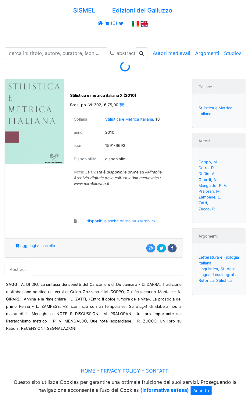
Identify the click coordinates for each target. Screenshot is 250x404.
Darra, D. (206, 168)
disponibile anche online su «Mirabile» (121, 221)
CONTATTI (157, 371)
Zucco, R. (207, 209)
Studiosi (233, 53)
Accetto (201, 390)
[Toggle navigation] (13, 36)
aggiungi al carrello (37, 245)
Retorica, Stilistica (215, 280)
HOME (88, 371)
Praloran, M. (209, 191)
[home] (100, 23)
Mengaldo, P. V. (212, 185)
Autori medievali (171, 53)
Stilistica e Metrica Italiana (129, 119)
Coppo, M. (208, 162)
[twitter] (121, 23)
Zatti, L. (205, 203)
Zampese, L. (209, 197)
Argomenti (207, 53)
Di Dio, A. (207, 173)
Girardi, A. (207, 179)
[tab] (18, 269)
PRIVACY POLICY (120, 371)
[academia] (127, 23)
